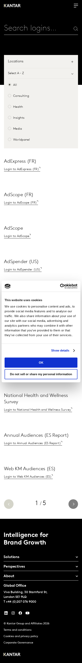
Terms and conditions (17, 630)
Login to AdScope (16, 236)
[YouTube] (6, 614)
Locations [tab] (16, 61)
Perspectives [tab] (14, 567)
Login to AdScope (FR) (20, 202)
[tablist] (41, 63)
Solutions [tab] (11, 557)
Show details (60, 350)
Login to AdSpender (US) (22, 269)
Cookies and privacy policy (21, 636)
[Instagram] (13, 614)
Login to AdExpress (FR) (21, 169)
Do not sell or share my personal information (41, 374)
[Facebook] (20, 614)
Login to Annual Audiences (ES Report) (32, 443)
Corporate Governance (18, 642)
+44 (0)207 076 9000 (21, 601)
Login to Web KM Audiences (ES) (28, 476)
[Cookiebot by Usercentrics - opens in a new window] (60, 286)
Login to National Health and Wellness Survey (37, 409)
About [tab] (9, 576)
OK (41, 362)
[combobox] (32, 28)
